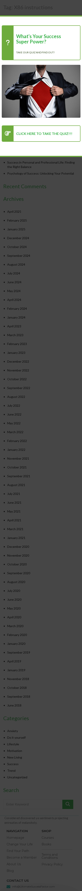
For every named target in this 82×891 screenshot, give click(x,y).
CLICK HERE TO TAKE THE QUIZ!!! (44, 133)
